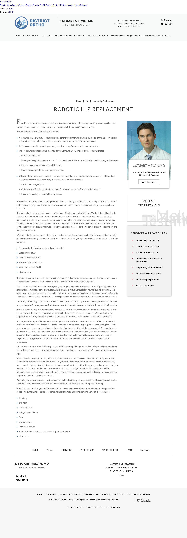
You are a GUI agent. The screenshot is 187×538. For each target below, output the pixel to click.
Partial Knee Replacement (147, 246)
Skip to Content (19, 5)
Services (66, 450)
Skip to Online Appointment (75, 5)
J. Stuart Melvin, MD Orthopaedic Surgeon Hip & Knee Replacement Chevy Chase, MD (85, 500)
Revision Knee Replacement (148, 273)
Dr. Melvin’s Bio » (149, 182)
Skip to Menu (6, 5)
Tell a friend (102, 494)
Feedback (76, 494)
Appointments (118, 36)
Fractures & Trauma (145, 285)
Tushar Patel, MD (94, 507)
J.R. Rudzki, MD (113, 507)
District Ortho (74, 507)
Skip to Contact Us (54, 5)
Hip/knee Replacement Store (147, 36)
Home (18, 36)
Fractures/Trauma (63, 36)
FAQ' (129, 36)
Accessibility (5, 1)
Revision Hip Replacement (148, 279)
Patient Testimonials (98, 36)
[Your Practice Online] (142, 500)
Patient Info (80, 36)
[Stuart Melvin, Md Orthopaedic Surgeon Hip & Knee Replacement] (76, 22)
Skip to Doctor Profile (36, 5)
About (50, 450)
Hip (43, 36)
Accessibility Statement (138, 494)
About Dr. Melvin (30, 36)
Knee (49, 36)
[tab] (93, 69)
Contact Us (117, 494)
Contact (166, 36)
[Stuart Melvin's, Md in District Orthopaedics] (32, 22)
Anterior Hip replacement (147, 240)
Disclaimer (51, 494)
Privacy (64, 494)
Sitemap (88, 494)
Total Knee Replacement (147, 252)
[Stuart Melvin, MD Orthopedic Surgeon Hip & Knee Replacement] (32, 465)
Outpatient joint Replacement (149, 267)
